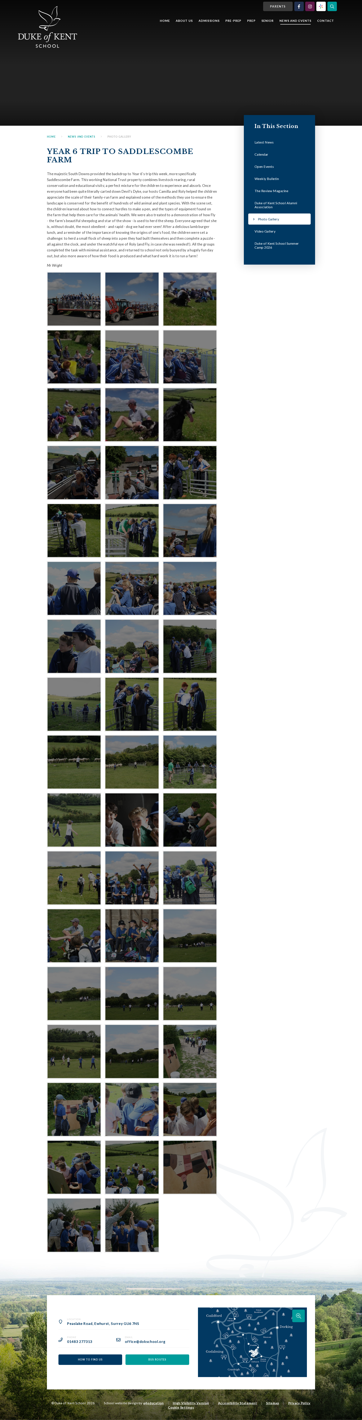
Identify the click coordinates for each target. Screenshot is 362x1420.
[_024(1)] (189, 704)
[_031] (74, 877)
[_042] (189, 1051)
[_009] (74, 299)
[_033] (189, 877)
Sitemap (272, 1403)
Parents (278, 6)
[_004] (189, 356)
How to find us (90, 1359)
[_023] (131, 704)
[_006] (74, 356)
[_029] (131, 819)
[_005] (131, 356)
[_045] (189, 1109)
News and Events (81, 136)
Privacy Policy (299, 1403)
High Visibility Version (191, 1403)
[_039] (189, 993)
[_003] (74, 414)
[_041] (131, 1051)
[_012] (189, 472)
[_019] (74, 646)
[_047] (131, 1167)
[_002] (131, 414)
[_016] (74, 588)
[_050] (131, 1225)
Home (51, 136)
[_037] (74, 993)
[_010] (74, 472)
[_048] (189, 1167)
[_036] (189, 935)
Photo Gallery (119, 136)
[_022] (74, 704)
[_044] (131, 1109)
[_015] (189, 530)
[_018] (189, 588)
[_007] (189, 299)
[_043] (74, 1109)
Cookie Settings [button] (181, 1407)
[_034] (74, 935)
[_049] (74, 1225)
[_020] (131, 646)
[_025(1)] (74, 762)
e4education (153, 1403)
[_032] (131, 877)
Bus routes (157, 1359)
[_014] (131, 530)
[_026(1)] (131, 762)
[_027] (189, 762)
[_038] (131, 993)
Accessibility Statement (237, 1403)
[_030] (189, 819)
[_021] (189, 646)
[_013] (74, 530)
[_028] (74, 819)
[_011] (131, 472)
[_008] (131, 299)
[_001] (189, 414)
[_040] (74, 1051)
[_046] (74, 1167)
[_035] (131, 935)
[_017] (131, 588)
